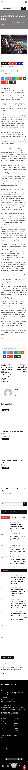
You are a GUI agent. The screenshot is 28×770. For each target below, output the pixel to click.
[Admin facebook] (12, 71)
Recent (5, 517)
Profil (20, 63)
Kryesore (3, 728)
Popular (14, 517)
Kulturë (16, 728)
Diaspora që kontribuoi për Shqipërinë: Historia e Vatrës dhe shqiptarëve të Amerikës (18, 561)
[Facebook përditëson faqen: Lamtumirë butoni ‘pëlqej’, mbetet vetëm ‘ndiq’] (5, 590)
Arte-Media (17, 718)
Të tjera (3, 738)
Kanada (16, 723)
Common (22, 517)
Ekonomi (16, 721)
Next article (22, 364)
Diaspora (3, 721)
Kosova (16, 726)
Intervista (3, 723)
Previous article (7, 364)
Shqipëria (16, 733)
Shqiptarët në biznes (6, 735)
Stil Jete (16, 735)
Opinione (13, 63)
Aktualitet (9, 22)
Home (4, 22)
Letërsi (3, 730)
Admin (16, 389)
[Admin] (14, 71)
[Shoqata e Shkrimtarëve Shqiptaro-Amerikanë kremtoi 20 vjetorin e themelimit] (5, 578)
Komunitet (4, 726)
